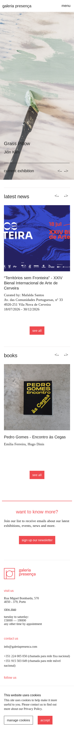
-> (66, 171)
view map (10, 609)
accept (45, 720)
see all (37, 330)
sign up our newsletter (37, 540)
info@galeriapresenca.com (20, 646)
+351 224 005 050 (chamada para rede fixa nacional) (37, 656)
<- (59, 171)
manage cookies (18, 720)
